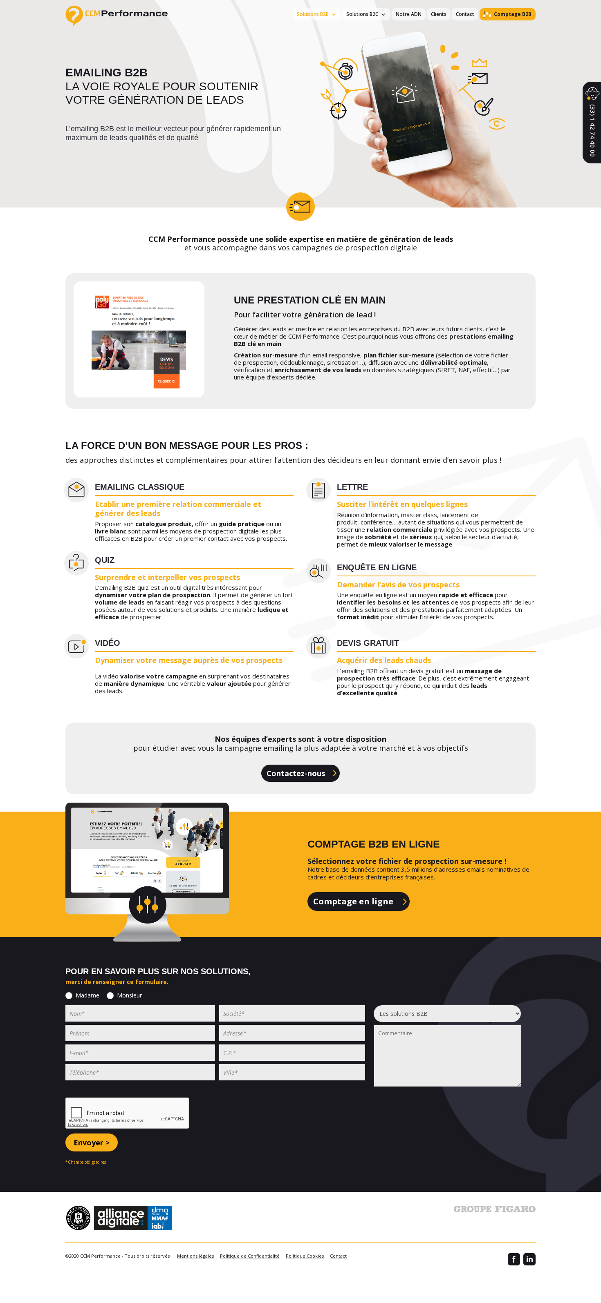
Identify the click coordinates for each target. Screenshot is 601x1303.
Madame (87, 995)
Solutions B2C (362, 14)
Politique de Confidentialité (250, 1256)
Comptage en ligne (353, 901)
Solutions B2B (313, 14)
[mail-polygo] (139, 395)
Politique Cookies (305, 1256)
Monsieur (129, 995)
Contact (465, 14)
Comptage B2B (512, 14)
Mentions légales (195, 1256)
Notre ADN (409, 14)
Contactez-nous (296, 773)
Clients (438, 14)
